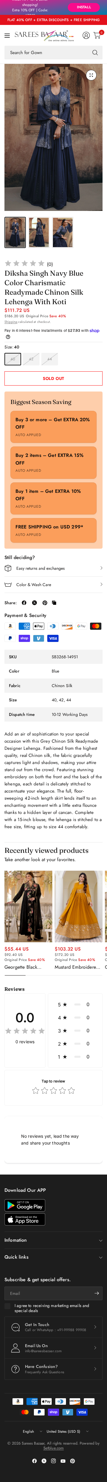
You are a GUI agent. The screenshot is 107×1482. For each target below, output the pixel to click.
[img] (24, 264)
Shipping (10, 321)
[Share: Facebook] (24, 603)
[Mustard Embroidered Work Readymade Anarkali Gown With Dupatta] (79, 907)
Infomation (15, 1240)
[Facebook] (34, 1461)
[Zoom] (91, 75)
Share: (10, 603)
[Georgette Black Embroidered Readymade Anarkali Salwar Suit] (28, 906)
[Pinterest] (72, 1461)
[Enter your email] (97, 1293)
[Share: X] (34, 603)
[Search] (95, 52)
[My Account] (86, 35)
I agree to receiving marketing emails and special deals (52, 1308)
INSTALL (84, 7)
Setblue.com (53, 1448)
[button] (75, 1004)
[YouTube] (63, 1461)
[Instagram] (53, 1461)
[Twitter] (44, 1461)
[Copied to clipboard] (54, 603)
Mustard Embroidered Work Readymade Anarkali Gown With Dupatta (77, 967)
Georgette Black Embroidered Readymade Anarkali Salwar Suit (25, 967)
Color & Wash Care (33, 585)
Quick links (16, 1257)
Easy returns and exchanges (40, 568)
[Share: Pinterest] (45, 603)
